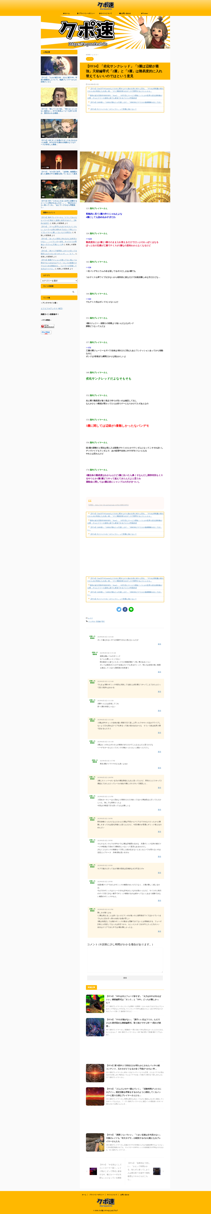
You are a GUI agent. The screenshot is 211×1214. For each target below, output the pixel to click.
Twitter (145, 13)
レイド (90, 618)
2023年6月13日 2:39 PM (104, 840)
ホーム (67, 13)
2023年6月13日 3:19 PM (104, 865)
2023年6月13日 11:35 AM (105, 720)
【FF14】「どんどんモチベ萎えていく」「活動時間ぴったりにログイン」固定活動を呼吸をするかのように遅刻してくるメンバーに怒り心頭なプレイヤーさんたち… (133, 1092)
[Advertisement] (125, 132)
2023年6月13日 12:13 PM (105, 796)
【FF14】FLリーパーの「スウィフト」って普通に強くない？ (113, 109)
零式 (103, 621)
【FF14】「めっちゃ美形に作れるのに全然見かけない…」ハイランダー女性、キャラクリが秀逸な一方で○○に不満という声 (59, 241)
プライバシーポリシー (87, 13)
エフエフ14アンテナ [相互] (52, 309)
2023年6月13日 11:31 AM (105, 701)
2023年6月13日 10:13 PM (105, 909)
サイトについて (106, 13)
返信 (159, 644)
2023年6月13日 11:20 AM (105, 637)
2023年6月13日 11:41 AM (105, 742)
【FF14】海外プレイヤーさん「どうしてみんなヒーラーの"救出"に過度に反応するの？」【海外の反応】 (59, 220)
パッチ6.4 (91, 621)
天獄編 (98, 621)
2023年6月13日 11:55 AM (108, 653)
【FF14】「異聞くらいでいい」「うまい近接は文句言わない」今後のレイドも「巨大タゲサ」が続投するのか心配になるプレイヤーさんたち (133, 1138)
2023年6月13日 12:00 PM (105, 777)
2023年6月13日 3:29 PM (104, 881)
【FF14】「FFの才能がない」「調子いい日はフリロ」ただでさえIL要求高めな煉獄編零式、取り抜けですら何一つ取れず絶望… (133, 1022)
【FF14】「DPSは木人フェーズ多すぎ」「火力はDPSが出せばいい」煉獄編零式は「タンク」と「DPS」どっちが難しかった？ (133, 999)
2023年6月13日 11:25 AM (105, 681)
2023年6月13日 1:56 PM (104, 818)
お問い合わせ (126, 13)
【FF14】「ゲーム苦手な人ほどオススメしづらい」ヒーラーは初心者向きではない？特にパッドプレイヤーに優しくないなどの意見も (59, 229)
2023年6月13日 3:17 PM (107, 761)
